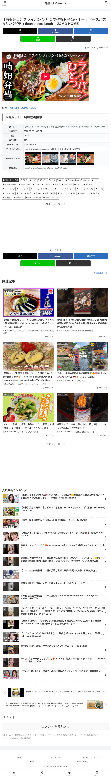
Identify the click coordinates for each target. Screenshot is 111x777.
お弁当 (96, 180)
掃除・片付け (82, 761)
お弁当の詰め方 (10, 184)
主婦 (20, 193)
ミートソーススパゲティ (66, 189)
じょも (37, 184)
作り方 (29, 193)
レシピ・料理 (28, 761)
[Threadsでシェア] (43, 721)
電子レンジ (20, 198)
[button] (73, 39)
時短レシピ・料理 (11, 180)
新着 (19, 757)
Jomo (61, 180)
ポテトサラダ (10, 189)
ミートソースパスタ (86, 189)
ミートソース (24, 189)
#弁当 (25, 180)
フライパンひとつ (91, 184)
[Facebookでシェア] (18, 721)
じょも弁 (47, 184)
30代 (53, 180)
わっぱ (78, 184)
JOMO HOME (28, 107)
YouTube (14, 107)
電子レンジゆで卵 (34, 198)
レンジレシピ (10, 193)
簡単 (74, 193)
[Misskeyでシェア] (93, 714)
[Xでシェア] (18, 714)
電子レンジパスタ (51, 198)
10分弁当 (43, 180)
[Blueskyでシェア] (68, 714)
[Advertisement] (55, 225)
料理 (46, 193)
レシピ (100, 189)
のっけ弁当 (68, 184)
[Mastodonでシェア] (43, 714)
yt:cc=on (86, 180)
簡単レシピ (84, 193)
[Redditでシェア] (68, 721)
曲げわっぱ (64, 193)
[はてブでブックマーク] (93, 721)
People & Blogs (73, 180)
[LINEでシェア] (18, 729)
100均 (34, 180)
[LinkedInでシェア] (68, 729)
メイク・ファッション (91, 757)
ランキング (55, 757)
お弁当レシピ (25, 184)
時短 (54, 193)
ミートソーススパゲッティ (43, 189)
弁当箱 (38, 193)
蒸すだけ (8, 198)
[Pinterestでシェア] (43, 729)
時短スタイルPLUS (55, 3)
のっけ (57, 184)
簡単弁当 (95, 193)
